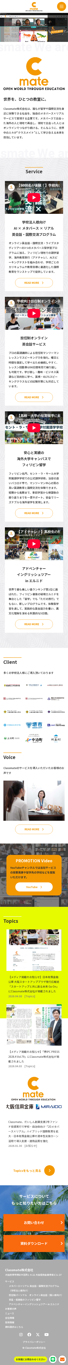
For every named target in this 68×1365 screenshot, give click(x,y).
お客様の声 (10, 1308)
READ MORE (31, 283)
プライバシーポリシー (34, 1341)
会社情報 (9, 1317)
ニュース (9, 1313)
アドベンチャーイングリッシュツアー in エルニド (34, 1304)
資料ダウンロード (34, 1243)
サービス (9, 1281)
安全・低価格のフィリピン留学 (25, 1299)
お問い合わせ (34, 1222)
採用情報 (9, 1322)
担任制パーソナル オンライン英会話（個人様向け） (36, 1295)
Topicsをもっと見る (27, 1170)
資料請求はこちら (14, 1326)
